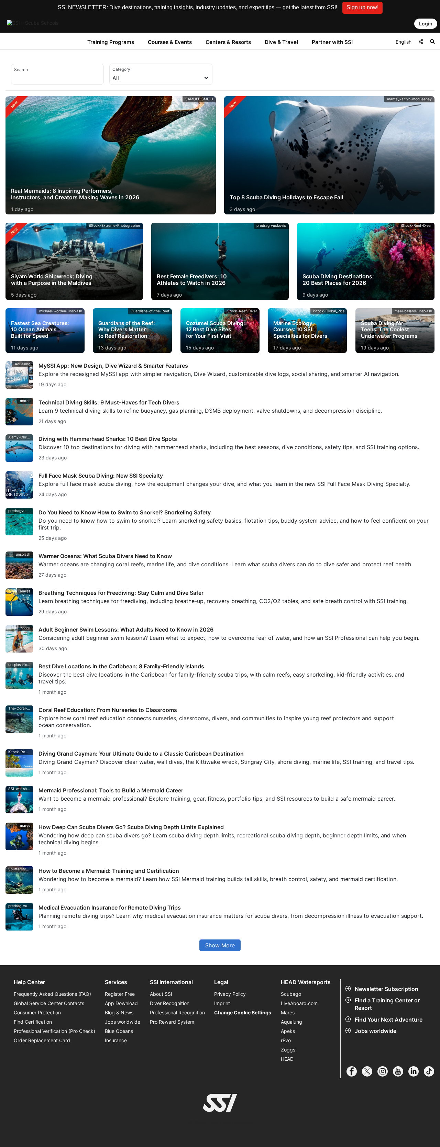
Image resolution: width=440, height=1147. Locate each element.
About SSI (161, 994)
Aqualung (291, 1022)
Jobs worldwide (375, 1030)
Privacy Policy (230, 994)
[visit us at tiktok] (431, 1071)
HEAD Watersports (306, 982)
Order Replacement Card (42, 1040)
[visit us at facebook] (354, 1071)
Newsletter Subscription (386, 988)
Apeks (288, 1031)
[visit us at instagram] (385, 1071)
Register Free (120, 994)
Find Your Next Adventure (388, 1019)
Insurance (116, 1040)
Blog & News (119, 1012)
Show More (220, 945)
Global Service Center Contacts (49, 1003)
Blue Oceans (119, 1031)
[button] (362, 8)
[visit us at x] (369, 1071)
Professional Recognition (177, 1012)
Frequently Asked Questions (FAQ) (52, 994)
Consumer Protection (37, 1012)
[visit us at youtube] (400, 1071)
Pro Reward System (172, 1022)
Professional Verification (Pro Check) (54, 1031)
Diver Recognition (169, 1003)
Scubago (291, 994)
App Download (121, 1003)
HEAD (287, 1059)
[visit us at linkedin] (416, 1071)
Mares (288, 1012)
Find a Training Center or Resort (387, 1004)
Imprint (222, 1003)
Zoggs (288, 1050)
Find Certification (33, 1022)
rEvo (286, 1040)
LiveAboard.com (299, 1003)
